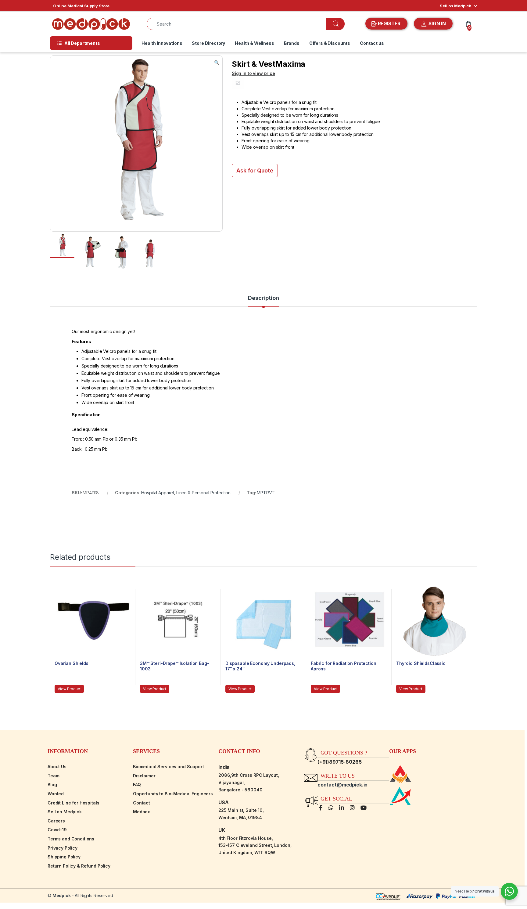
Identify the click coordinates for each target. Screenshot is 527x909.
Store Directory (208, 43)
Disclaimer (144, 775)
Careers (56, 820)
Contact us (372, 43)
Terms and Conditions (71, 838)
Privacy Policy (62, 847)
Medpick (61, 895)
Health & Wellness (254, 43)
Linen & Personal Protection (203, 492)
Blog (52, 784)
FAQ (137, 784)
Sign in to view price (253, 73)
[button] (216, 62)
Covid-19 (57, 829)
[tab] (263, 300)
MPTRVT (266, 492)
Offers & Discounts (329, 43)
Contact (141, 802)
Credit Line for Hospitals (73, 802)
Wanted (56, 793)
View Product (69, 689)
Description (263, 298)
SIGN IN (436, 24)
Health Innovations (162, 43)
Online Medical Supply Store (81, 5)
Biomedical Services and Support (168, 766)
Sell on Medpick (455, 5)
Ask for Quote (254, 170)
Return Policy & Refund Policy (79, 865)
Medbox (141, 811)
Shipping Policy (64, 856)
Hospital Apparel (157, 492)
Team (53, 775)
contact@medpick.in (342, 785)
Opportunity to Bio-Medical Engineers (173, 793)
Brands (291, 43)
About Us (57, 766)
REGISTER (389, 24)
